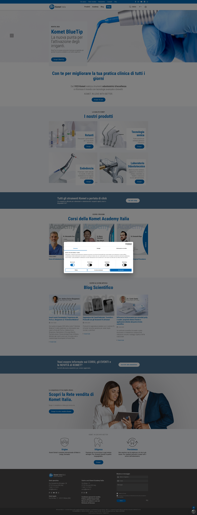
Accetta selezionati (98, 270)
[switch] (90, 265)
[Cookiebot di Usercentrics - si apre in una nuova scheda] (125, 244)
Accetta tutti (121, 270)
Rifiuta (76, 270)
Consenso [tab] (75, 248)
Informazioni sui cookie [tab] (121, 248)
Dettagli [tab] (98, 248)
